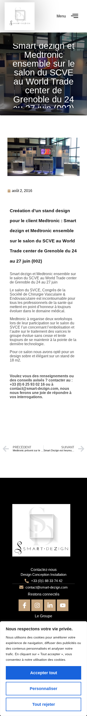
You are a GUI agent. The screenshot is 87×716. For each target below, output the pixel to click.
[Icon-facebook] (24, 605)
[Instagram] (37, 605)
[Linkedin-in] (50, 605)
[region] (43, 668)
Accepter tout (43, 672)
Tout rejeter (43, 704)
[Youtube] (62, 605)
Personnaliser (43, 688)
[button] (74, 16)
